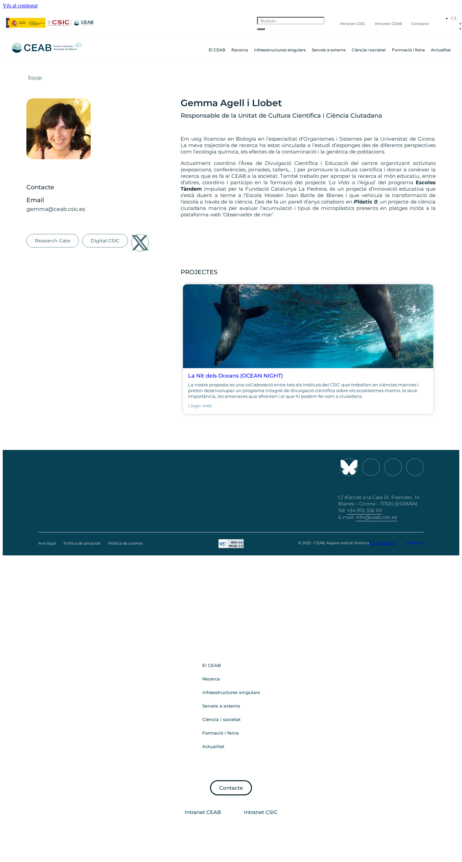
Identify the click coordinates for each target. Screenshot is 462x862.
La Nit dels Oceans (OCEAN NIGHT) (235, 376)
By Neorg (415, 543)
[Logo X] (140, 243)
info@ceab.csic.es (376, 517)
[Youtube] (393, 467)
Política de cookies (125, 543)
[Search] (261, 29)
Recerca (239, 49)
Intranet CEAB (388, 23)
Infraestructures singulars (280, 49)
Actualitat (441, 49)
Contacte (420, 23)
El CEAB (217, 49)
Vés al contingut (20, 5)
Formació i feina (408, 49)
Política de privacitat (82, 543)
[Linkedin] (415, 467)
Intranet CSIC (352, 23)
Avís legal (47, 543)
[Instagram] (371, 467)
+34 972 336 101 (364, 510)
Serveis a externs (329, 49)
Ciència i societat (369, 49)
